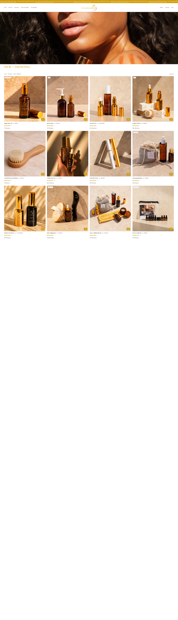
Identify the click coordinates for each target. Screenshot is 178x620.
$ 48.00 (145, 233)
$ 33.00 (22, 178)
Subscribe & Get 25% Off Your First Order (12, 1)
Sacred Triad (93, 123)
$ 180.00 (145, 123)
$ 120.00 (58, 123)
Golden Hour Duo (51, 178)
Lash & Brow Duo (94, 178)
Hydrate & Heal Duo (9, 233)
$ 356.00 (106, 233)
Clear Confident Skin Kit (95, 233)
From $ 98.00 (20, 233)
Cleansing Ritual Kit (137, 178)
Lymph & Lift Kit (136, 123)
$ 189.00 (147, 178)
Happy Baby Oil (8, 123)
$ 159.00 (60, 178)
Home (5, 73)
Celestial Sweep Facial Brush (11, 178)
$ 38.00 (16, 123)
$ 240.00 (60, 233)
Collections (10, 73)
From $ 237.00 (102, 123)
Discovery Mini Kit (136, 233)
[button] (10, 7)
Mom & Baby (50, 123)
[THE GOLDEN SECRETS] (89, 7)
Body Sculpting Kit (51, 233)
